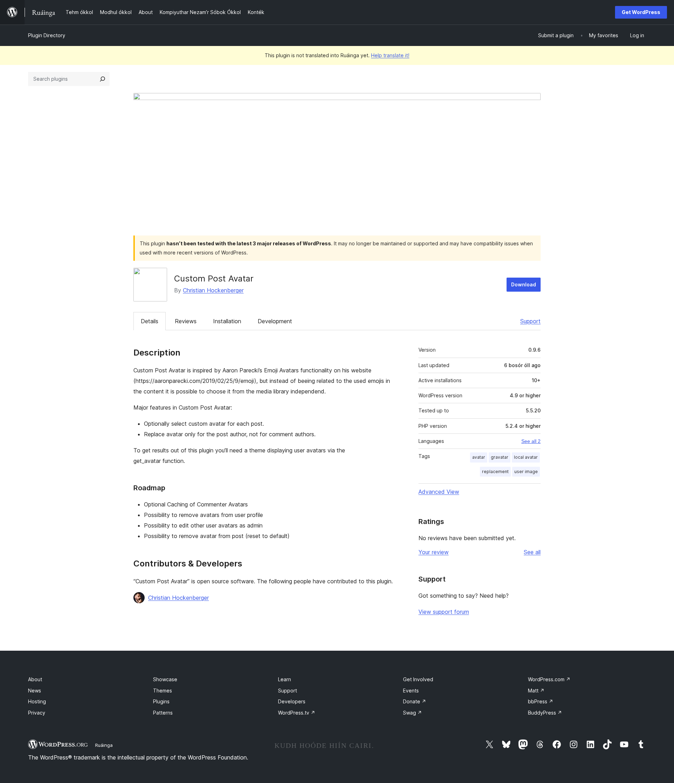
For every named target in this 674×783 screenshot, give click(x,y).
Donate (414, 701)
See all (532, 552)
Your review (433, 552)
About (35, 679)
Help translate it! (390, 55)
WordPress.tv (296, 713)
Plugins (161, 701)
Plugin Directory (46, 35)
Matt (536, 691)
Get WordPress (641, 12)
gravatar (499, 457)
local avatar (526, 457)
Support (530, 321)
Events (411, 691)
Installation (227, 321)
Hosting (37, 701)
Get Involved (418, 679)
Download (523, 284)
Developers (291, 701)
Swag (412, 713)
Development (275, 321)
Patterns (163, 713)
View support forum (443, 611)
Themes (162, 691)
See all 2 (531, 441)
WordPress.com (549, 679)
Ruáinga (104, 745)
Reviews (186, 321)
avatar (478, 457)
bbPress (540, 701)
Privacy (36, 713)
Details (149, 321)
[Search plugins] (102, 79)
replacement (495, 471)
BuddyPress (545, 713)
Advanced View (438, 491)
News (34, 691)
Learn (284, 679)
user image (526, 471)
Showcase (165, 679)
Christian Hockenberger (213, 290)
